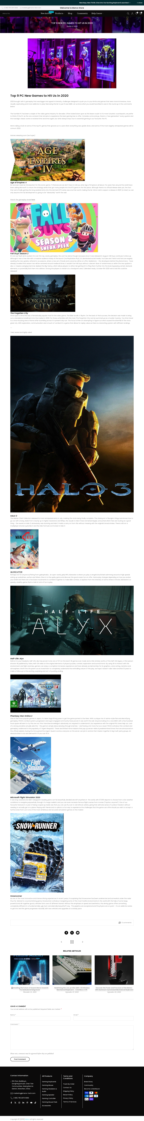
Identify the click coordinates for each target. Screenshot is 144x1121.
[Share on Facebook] (66, 933)
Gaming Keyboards (49, 1082)
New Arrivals (47, 13)
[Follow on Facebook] (11, 1102)
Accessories (46, 1106)
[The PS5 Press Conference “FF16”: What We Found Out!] (82, 942)
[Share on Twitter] (72, 933)
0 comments (126, 923)
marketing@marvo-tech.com (31, 8)
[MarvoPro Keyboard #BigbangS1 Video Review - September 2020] (61, 942)
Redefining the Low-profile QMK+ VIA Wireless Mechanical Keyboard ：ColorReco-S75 (72, 989)
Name (13, 1015)
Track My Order (68, 1084)
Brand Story (88, 1082)
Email (76, 1015)
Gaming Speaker (48, 1095)
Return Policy (68, 1095)
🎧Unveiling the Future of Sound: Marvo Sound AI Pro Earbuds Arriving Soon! (29, 989)
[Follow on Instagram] (19, 1102)
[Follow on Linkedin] (23, 1102)
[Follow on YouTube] (31, 1102)
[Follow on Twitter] (15, 1102)
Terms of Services (69, 1102)
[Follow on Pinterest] (27, 1102)
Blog (70, 13)
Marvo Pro (6, 13)
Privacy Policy (68, 1098)
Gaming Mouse (47, 1085)
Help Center (97, 13)
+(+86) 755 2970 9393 (11, 8)
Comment (14, 1024)
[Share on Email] (77, 933)
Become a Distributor (92, 1089)
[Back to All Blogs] (72, 942)
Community (82, 13)
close (5, 3)
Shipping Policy (68, 1091)
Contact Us (67, 1088)
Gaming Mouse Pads (49, 1102)
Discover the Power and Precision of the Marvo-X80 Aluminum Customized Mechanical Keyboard (114, 989)
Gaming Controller (49, 1098)
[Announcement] (72, 2)
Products (59, 13)
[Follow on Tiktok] (35, 1102)
